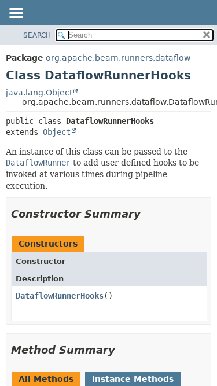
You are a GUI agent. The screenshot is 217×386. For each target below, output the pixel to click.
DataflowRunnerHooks (60, 295)
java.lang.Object (39, 92)
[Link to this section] (148, 214)
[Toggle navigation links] (15, 14)
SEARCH (37, 35)
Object (57, 132)
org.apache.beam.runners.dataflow (118, 58)
